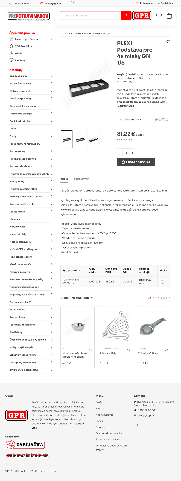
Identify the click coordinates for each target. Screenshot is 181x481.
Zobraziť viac (126, 105)
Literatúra (15, 219)
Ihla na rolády (108, 353)
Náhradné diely (18, 234)
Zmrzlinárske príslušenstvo (24, 370)
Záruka (99, 420)
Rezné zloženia (17, 309)
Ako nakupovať (104, 414)
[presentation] (66, 84)
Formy (13, 136)
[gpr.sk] (16, 415)
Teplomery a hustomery (22, 324)
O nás (99, 402)
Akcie (18, 53)
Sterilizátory (16, 332)
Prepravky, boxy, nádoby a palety (27, 294)
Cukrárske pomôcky (20, 98)
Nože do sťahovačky (20, 241)
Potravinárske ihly (109, 348)
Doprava (100, 427)
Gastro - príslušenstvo (21, 166)
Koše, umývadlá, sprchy (22, 204)
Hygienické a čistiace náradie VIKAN (29, 174)
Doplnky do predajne (21, 113)
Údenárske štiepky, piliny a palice (28, 339)
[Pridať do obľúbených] (168, 54)
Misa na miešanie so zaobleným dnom (74, 355)
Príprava (142, 348)
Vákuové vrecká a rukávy (23, 355)
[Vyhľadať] (126, 15)
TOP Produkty (23, 46)
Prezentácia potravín (20, 83)
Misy (64, 348)
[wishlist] (161, 16)
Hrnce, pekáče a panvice (23, 158)
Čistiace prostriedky (21, 91)
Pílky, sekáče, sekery (21, 256)
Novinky (20, 60)
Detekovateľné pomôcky (23, 106)
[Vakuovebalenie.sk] (27, 455)
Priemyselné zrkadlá (20, 302)
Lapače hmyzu (17, 211)
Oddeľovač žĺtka (148, 353)
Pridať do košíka (138, 162)
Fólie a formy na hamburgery (25, 143)
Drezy (13, 128)
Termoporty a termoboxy (23, 362)
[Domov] (61, 33)
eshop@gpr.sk (53, 3)
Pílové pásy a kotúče (20, 264)
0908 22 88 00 (22, 3)
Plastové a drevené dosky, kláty (26, 279)
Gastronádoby (17, 151)
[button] (169, 17)
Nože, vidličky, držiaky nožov (25, 249)
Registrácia (167, 3)
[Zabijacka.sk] (25, 445)
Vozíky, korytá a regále (21, 347)
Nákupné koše (17, 226)
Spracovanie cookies (108, 439)
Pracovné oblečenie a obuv (24, 287)
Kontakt (100, 408)
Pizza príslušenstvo (20, 272)
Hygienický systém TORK (23, 189)
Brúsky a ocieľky (18, 76)
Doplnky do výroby (20, 121)
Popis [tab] (64, 179)
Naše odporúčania (26, 39)
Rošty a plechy (17, 317)
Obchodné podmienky (109, 433)
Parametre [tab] (81, 179)
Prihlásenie (146, 3)
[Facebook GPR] (73, 3)
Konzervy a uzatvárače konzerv (26, 196)
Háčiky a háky (17, 181)
